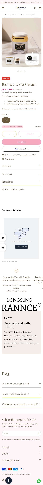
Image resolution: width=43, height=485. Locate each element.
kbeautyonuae (11, 474)
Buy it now (21, 142)
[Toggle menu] (2, 8)
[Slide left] (18, 71)
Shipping (14, 92)
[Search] (35, 8)
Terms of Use (25, 439)
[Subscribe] (38, 433)
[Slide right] (25, 71)
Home (6, 15)
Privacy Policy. (35, 439)
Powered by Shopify (23, 474)
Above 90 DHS (17, 15)
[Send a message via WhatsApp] (39, 481)
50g (6, 120)
